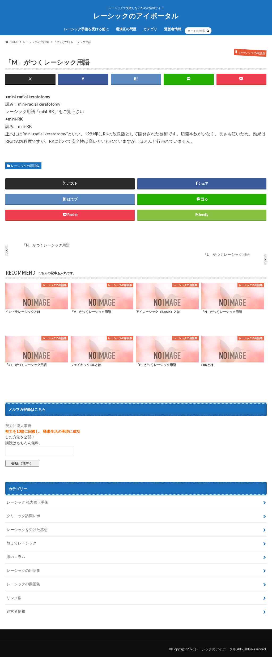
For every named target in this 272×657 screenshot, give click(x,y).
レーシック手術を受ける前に (86, 29)
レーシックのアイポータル (136, 15)
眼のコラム (16, 556)
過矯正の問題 (126, 29)
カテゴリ (150, 29)
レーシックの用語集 (25, 166)
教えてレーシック (21, 543)
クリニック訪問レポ (23, 515)
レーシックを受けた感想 (27, 529)
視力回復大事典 (18, 425)
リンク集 (14, 597)
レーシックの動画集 (23, 584)
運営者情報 (172, 29)
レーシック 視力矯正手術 (27, 502)
